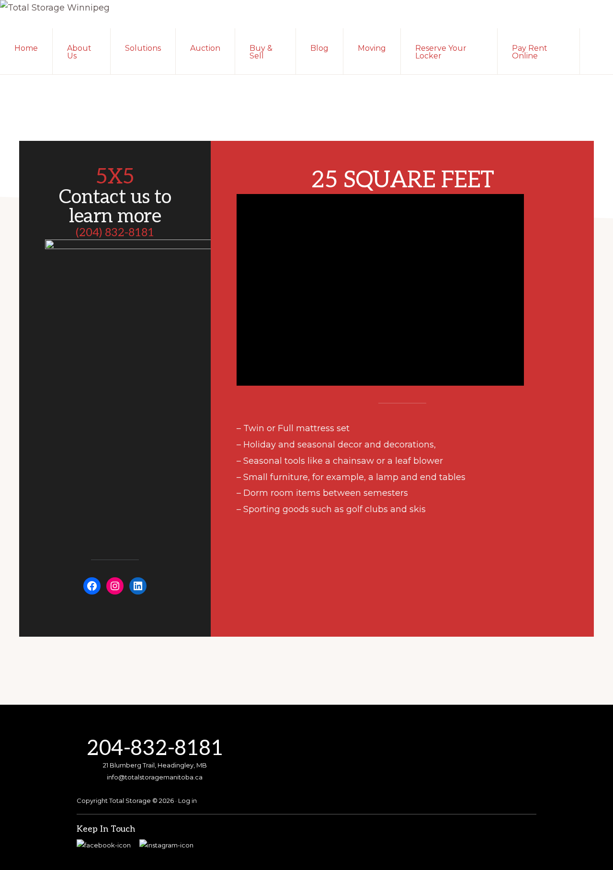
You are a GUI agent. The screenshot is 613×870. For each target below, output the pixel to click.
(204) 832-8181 (115, 233)
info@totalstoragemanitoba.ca (155, 777)
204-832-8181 (154, 748)
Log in (187, 800)
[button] (596, 47)
